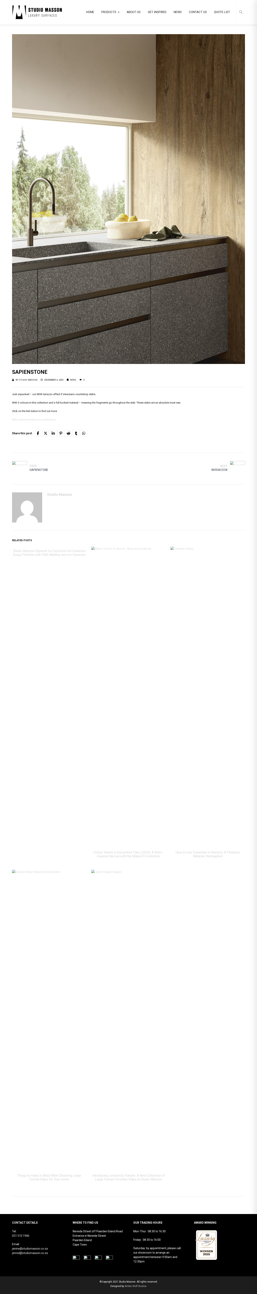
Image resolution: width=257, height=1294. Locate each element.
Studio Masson (28, 380)
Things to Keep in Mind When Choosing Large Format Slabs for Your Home (49, 1177)
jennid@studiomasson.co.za (30, 1253)
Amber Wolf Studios (136, 1286)
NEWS (178, 12)
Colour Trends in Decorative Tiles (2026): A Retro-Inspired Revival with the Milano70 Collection (128, 854)
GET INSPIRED (157, 12)
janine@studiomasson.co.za (30, 1248)
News (73, 380)
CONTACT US (198, 12)
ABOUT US (134, 12)
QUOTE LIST (222, 12)
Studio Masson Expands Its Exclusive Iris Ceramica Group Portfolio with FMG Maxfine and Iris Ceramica (49, 553)
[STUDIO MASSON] (37, 12)
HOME (90, 12)
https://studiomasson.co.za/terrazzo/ (34, 419)
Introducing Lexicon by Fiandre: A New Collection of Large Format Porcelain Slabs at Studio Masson (128, 1177)
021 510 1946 (20, 1235)
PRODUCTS (108, 12)
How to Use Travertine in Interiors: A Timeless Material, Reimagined (207, 854)
